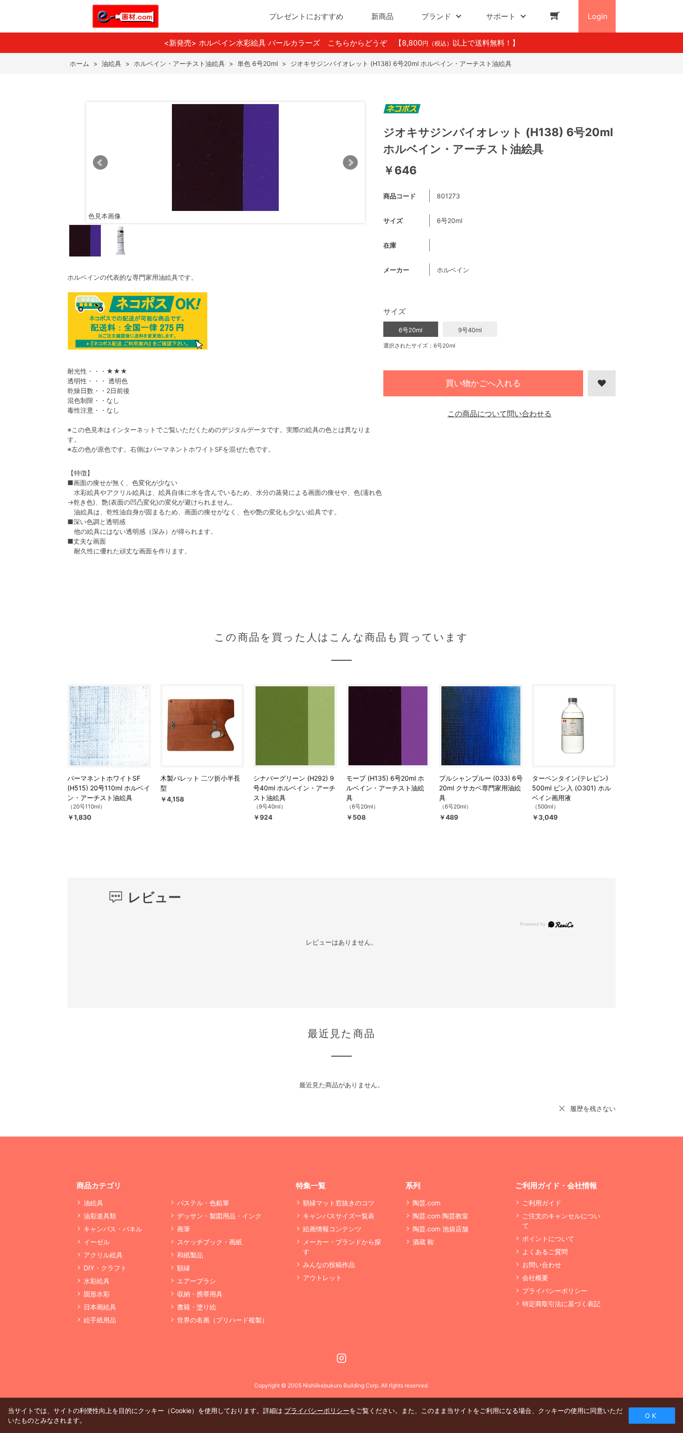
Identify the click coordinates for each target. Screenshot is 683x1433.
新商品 (382, 16)
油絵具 (93, 1203)
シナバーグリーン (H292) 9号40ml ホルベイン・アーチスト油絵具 (294, 788)
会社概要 (535, 1278)
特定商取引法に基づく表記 (561, 1304)
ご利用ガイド (541, 1203)
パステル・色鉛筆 (203, 1203)
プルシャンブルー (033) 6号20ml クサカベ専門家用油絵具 (481, 788)
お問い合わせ (541, 1265)
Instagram (341, 1358)
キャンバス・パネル (113, 1229)
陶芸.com (426, 1203)
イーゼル (97, 1242)
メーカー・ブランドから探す (342, 1247)
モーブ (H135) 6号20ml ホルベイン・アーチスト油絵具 (385, 788)
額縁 (183, 1268)
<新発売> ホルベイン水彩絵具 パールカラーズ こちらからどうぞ (279, 42)
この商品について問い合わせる (499, 413)
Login (597, 16)
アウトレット (322, 1278)
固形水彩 (97, 1294)
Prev (100, 162)
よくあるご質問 (545, 1252)
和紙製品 (190, 1255)
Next (350, 162)
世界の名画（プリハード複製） (222, 1320)
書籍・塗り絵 (196, 1307)
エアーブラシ (196, 1281)
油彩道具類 (100, 1216)
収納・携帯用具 (200, 1294)
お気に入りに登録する (602, 383)
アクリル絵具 (103, 1255)
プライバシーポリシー (554, 1291)
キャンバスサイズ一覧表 (338, 1216)
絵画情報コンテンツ (332, 1229)
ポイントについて (548, 1238)
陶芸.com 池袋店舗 (440, 1229)
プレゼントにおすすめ (306, 16)
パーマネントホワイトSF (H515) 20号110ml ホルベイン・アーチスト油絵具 (108, 788)
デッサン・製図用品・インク (219, 1216)
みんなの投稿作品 (329, 1265)
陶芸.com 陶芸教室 (440, 1216)
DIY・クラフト (105, 1268)
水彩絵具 (97, 1281)
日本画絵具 (100, 1307)
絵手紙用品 (100, 1320)
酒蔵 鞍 (423, 1242)
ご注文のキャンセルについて (561, 1220)
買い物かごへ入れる (483, 383)
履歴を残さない (593, 1108)
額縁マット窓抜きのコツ (338, 1203)
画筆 (183, 1229)
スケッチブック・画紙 (209, 1242)
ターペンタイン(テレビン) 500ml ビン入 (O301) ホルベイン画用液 (571, 788)
